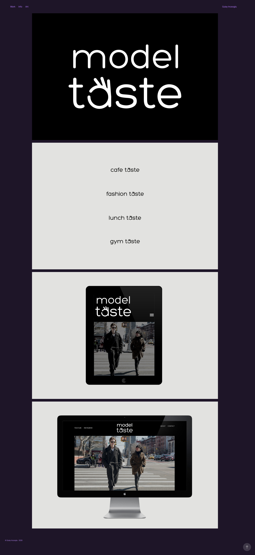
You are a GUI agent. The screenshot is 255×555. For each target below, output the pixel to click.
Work (12, 6)
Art (26, 6)
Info (20, 6)
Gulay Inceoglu (229, 6)
